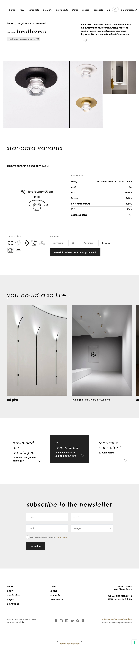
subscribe (35, 546)
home (12, 10)
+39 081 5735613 (124, 586)
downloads (62, 10)
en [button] (108, 10)
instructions (58, 243)
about (10, 590)
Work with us (56, 599)
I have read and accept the (49, 537)
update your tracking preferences (117, 622)
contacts (98, 10)
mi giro (12, 400)
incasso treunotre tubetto (91, 400)
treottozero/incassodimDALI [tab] (28, 166)
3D (73, 243)
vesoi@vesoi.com (123, 589)
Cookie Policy (125, 619)
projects (47, 10)
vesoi (22, 10)
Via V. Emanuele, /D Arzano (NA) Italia (120, 597)
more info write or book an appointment (75, 252)
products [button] (34, 10)
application (24, 23)
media (85, 10)
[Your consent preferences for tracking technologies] (134, 642)
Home (10, 586)
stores (75, 10)
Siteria (21, 622)
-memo (106, 242)
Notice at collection (69, 643)
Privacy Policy (62, 537)
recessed (41, 23)
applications (13, 595)
